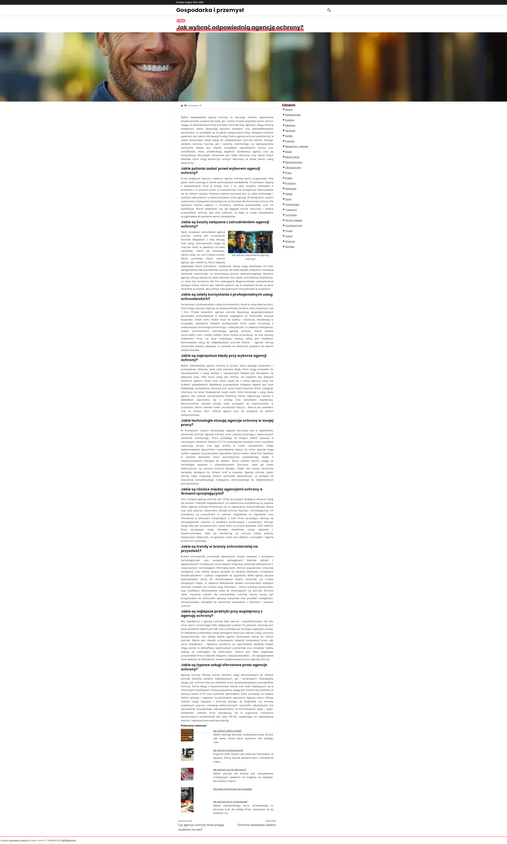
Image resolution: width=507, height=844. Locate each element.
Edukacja (290, 125)
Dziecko (289, 120)
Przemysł (290, 183)
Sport (288, 199)
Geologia (290, 130)
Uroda (288, 230)
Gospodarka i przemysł (210, 10)
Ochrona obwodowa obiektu (257, 825)
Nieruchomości (293, 162)
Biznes (289, 109)
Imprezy (289, 141)
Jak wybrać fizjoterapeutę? (228, 750)
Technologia (292, 204)
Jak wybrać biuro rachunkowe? (230, 801)
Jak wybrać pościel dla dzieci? (229, 769)
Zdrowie (289, 246)
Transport (291, 209)
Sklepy (289, 193)
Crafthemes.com (68, 840)
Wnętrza (290, 241)
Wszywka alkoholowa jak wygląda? (232, 789)
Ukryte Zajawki (293, 220)
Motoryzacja (292, 157)
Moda (288, 151)
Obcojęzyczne (293, 167)
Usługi (181, 20)
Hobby (289, 135)
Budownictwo (293, 114)
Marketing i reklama (296, 146)
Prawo (288, 178)
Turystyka (291, 215)
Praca (288, 172)
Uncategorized (293, 225)
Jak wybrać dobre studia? (227, 730)
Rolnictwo (290, 188)
